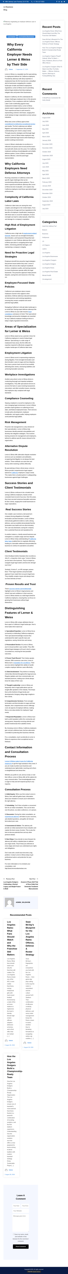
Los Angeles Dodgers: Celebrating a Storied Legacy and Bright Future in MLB (12, 885)
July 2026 (45, 121)
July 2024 (45, 208)
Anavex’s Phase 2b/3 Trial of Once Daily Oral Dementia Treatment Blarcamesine (29, 885)
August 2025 (46, 159)
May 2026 (45, 129)
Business (45, 233)
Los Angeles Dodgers (49, 264)
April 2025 (45, 174)
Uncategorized (47, 279)
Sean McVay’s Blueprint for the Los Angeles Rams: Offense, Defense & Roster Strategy (52, 42)
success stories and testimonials (20, 588)
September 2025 (47, 155)
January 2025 (46, 186)
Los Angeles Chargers (49, 260)
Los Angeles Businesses (26, 36)
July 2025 (45, 163)
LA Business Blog (8, 8)
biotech (44, 230)
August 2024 (46, 205)
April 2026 (45, 133)
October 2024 (46, 197)
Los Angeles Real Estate (50, 271)
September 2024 (47, 201)
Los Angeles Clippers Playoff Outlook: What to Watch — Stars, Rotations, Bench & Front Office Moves (52, 59)
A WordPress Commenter (50, 98)
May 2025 (45, 170)
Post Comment (21, 1246)
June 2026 (45, 125)
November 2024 (47, 193)
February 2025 (47, 182)
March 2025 (46, 178)
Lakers (44, 249)
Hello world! (46, 100)
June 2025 (45, 167)
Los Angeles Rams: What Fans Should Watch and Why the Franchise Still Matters (52, 33)
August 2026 (46, 117)
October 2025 (46, 152)
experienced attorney (12, 816)
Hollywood (45, 237)
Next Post (32, 879)
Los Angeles (11, 36)
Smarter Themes (36, 1271)
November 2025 (47, 148)
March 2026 (46, 136)
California (14, 472)
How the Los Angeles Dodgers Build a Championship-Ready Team (52, 50)
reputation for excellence (22, 663)
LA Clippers (46, 245)
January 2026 (46, 140)
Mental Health (46, 275)
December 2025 (47, 144)
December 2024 (47, 189)
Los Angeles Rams (48, 268)
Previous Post (10, 879)
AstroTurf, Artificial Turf (49, 226)
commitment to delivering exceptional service (20, 124)
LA (43, 241)
